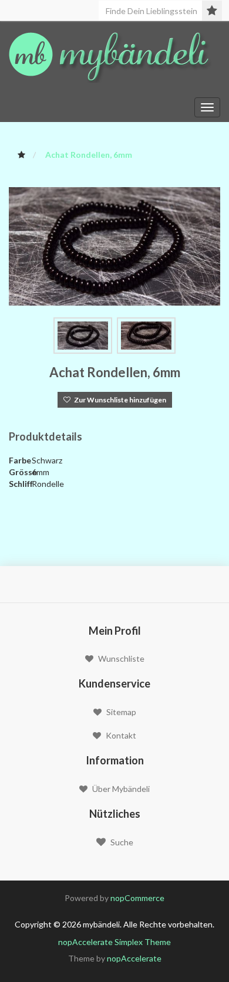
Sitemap (121, 712)
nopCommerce (137, 898)
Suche (121, 842)
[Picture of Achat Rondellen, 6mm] (114, 245)
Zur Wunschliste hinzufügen (118, 399)
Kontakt (121, 735)
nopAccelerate (134, 958)
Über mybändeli (121, 789)
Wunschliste (121, 658)
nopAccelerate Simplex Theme (114, 942)
